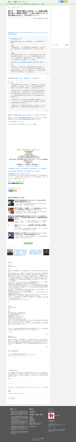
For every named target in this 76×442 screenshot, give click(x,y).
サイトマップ (51, 409)
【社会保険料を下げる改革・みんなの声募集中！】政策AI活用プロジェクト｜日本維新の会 (27, 168)
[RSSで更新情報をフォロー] (67, 2)
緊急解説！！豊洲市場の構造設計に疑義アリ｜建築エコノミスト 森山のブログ (25, 114)
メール (10, 382)
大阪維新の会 (32, 411)
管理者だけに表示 (13, 370)
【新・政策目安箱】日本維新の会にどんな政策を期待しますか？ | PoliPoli (24, 171)
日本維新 (20, 4)
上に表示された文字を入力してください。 (17, 393)
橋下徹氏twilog (14, 38)
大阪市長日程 (32, 420)
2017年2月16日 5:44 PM (12, 266)
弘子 (9, 265)
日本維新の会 (32, 412)
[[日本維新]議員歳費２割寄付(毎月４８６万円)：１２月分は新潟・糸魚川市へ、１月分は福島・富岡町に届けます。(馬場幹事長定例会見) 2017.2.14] (11, 219)
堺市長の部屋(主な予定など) (35, 423)
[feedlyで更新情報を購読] (64, 2)
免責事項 (42, 438)
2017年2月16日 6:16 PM (12, 307)
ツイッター (42, 18)
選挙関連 (42, 4)
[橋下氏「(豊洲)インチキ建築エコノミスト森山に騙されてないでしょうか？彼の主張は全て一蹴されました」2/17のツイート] (11, 211)
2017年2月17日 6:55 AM (12, 337)
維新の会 (16, 4)
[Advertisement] (28, 25)
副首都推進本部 (32, 426)
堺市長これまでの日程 (34, 424)
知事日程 (31, 418)
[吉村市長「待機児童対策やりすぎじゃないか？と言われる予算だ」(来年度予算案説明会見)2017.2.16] (11, 203)
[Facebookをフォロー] (62, 2)
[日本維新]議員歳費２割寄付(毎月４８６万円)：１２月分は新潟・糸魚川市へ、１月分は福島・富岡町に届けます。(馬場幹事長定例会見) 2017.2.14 (31, 218)
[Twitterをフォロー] (60, 2)
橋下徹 (12, 4)
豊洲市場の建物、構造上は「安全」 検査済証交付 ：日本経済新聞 (26, 41)
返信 (47, 303)
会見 (39, 4)
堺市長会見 (31, 421)
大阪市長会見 (32, 419)
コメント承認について (44, 372)
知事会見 (31, 416)
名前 (9, 378)
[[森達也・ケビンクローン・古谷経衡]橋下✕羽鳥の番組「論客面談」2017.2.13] (11, 228)
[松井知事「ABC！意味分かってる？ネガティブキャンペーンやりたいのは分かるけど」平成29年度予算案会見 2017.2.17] (11, 235)
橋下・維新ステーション (18, 2)
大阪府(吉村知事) (26, 4)
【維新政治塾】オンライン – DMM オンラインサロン (19, 173)
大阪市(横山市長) (34, 4)
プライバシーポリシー (36, 438)
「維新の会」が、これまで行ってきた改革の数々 (28, 165)
